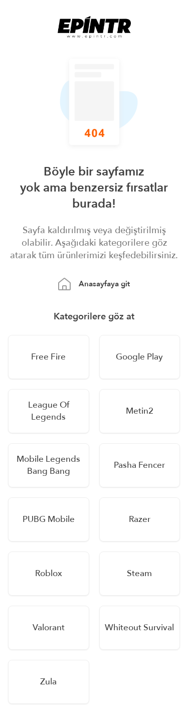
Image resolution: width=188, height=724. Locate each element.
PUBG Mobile (49, 519)
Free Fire (48, 357)
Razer (139, 519)
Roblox (48, 573)
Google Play (139, 357)
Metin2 (139, 411)
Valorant (49, 627)
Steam (139, 573)
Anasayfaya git (104, 284)
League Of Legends (48, 411)
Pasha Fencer (139, 465)
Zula (48, 681)
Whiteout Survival (139, 627)
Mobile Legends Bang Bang (48, 465)
